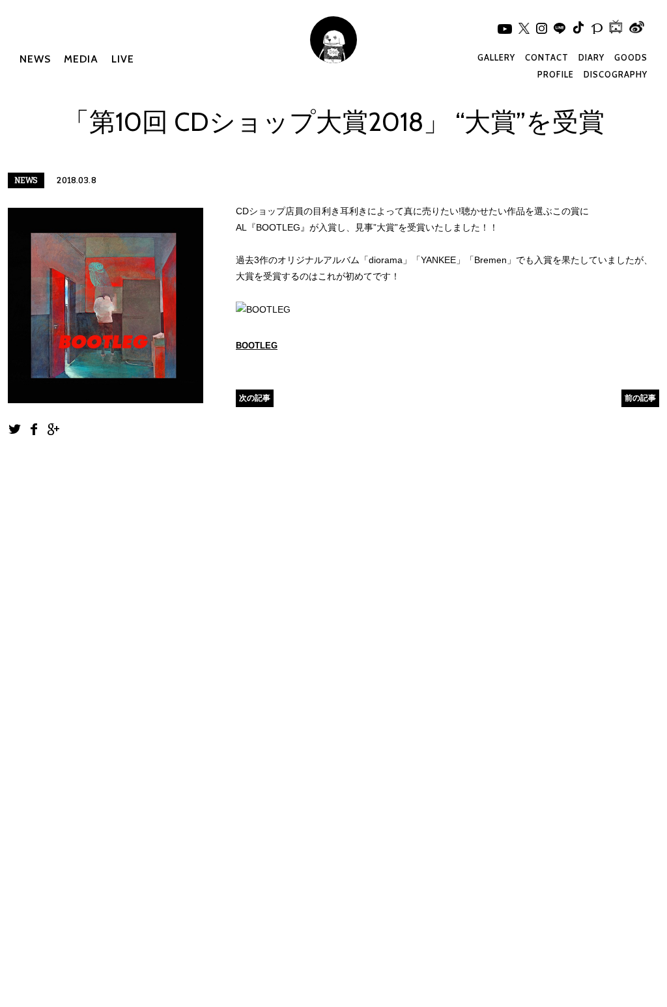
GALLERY (496, 57)
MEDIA (81, 59)
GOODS (630, 57)
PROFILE (555, 74)
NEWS (35, 59)
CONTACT (547, 57)
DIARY (591, 57)
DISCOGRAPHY (615, 74)
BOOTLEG (256, 345)
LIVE (122, 59)
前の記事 (640, 398)
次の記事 (254, 398)
